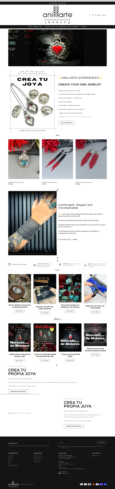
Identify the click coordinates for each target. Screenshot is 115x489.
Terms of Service (38, 456)
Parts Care (10, 457)
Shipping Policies (38, 457)
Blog (9, 463)
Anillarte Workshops (13, 465)
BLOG (57, 270)
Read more (19, 311)
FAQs (9, 461)
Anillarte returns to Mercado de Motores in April (19, 355)
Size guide (10, 456)
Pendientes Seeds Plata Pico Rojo (84, 182)
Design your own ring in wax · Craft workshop (95, 307)
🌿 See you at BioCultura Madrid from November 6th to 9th (45, 355)
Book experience (67, 122)
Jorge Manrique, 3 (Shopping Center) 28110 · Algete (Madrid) (68, 457)
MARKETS (57, 319)
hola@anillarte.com (65, 473)
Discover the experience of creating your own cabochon (70, 306)
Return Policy (37, 459)
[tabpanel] (24, 163)
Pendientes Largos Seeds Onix (49, 182)
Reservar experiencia (18, 391)
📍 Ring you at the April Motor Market (70, 355)
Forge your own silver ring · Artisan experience (45, 308)
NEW (57, 135)
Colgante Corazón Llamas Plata (16, 182)
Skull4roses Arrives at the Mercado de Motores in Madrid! (95, 350)
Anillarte (57, 15)
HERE (75, 239)
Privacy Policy (37, 461)
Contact (10, 459)
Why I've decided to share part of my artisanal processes (20, 306)
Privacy (71, 446)
